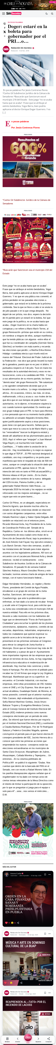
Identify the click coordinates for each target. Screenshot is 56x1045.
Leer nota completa (45, 982)
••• (49, 874)
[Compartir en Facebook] (4, 27)
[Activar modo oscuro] (46, 13)
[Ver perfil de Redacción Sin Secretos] (6, 49)
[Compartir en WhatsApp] (4, 23)
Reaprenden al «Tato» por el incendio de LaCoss (26, 1003)
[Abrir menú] (3, 13)
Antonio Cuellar (16, 873)
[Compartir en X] (4, 32)
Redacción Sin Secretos (21, 48)
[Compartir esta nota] (18, 923)
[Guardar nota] (45, 874)
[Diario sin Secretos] (13, 13)
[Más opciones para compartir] (4, 36)
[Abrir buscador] (52, 13)
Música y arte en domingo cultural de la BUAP (25, 944)
